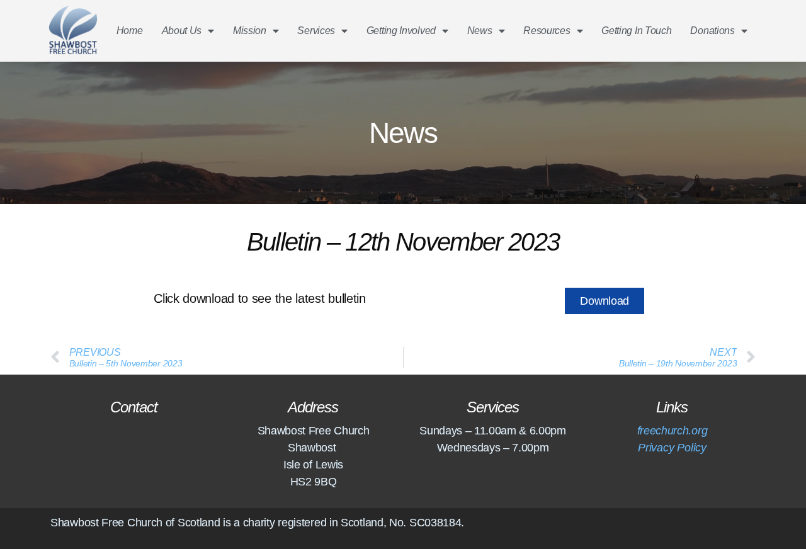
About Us (182, 30)
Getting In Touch (636, 30)
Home (129, 30)
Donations (712, 30)
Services (316, 30)
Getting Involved (401, 30)
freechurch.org (672, 430)
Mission (249, 30)
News (479, 30)
